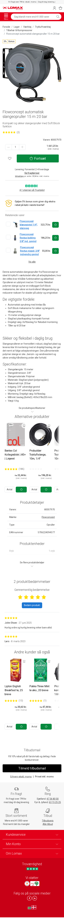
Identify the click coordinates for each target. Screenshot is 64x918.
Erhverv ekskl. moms (21, 776)
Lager (17, 27)
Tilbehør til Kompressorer (19, 30)
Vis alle (32, 261)
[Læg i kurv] (21, 489)
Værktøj (27, 27)
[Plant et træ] (34, 883)
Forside (6, 27)
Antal (9, 489)
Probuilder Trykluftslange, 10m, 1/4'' (37, 454)
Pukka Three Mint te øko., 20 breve (39, 688)
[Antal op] (22, 147)
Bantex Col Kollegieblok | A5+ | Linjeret (15, 454)
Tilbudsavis (47, 820)
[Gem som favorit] (24, 425)
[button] (9, 41)
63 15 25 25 (55, 802)
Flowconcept (48, 517)
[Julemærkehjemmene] (27, 883)
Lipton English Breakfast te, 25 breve (14, 690)
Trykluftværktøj (43, 27)
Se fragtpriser (32, 173)
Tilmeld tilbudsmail (32, 768)
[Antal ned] (8, 147)
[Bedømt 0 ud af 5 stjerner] (35, 469)
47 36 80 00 (53, 798)
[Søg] (58, 17)
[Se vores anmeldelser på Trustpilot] (32, 868)
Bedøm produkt (32, 605)
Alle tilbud (48, 824)
